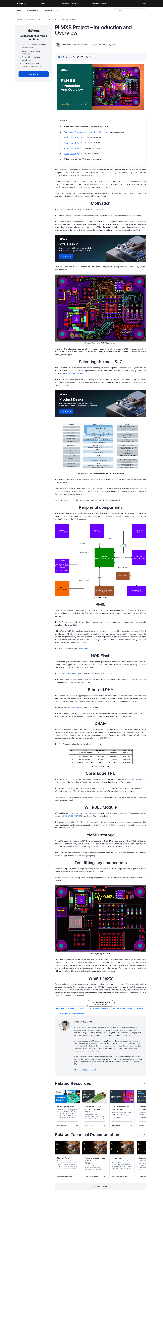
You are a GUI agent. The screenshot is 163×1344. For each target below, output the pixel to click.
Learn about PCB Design (65, 1008)
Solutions (43, 3)
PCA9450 (85, 648)
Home (19, 10)
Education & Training (99, 3)
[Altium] (21, 4)
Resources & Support (69, 3)
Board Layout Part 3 (73, 148)
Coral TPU (142, 779)
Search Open (122, 3)
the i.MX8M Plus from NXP (72, 373)
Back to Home (102, 1186)
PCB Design (31, 10)
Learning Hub (21, 19)
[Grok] (95, 57)
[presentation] (144, 1083)
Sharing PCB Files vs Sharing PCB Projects (127, 1008)
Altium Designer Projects (36, 19)
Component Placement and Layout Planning (83, 132)
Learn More (66, 256)
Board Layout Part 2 (73, 143)
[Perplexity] (82, 57)
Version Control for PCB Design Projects (93, 1008)
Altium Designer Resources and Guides (70, 1014)
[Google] (91, 57)
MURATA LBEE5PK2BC (72, 816)
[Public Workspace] (100, 1003)
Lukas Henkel (66, 45)
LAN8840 (75, 707)
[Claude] (86, 57)
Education (61, 10)
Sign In (144, 3)
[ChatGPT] (78, 57)
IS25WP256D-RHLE (75, 673)
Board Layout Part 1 (73, 137)
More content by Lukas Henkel (85, 1070)
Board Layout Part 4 (73, 154)
